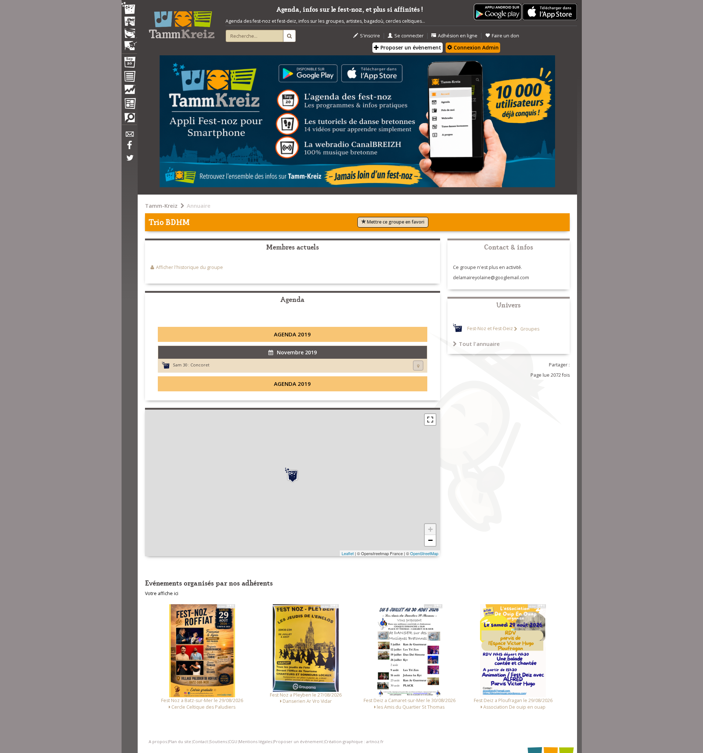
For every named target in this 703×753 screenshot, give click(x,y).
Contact (200, 741)
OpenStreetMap (424, 553)
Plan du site (179, 741)
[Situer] (418, 365)
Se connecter (409, 36)
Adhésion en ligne (457, 36)
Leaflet (348, 553)
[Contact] (129, 136)
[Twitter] (129, 162)
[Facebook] (129, 148)
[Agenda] (129, 64)
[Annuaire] (129, 78)
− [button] (430, 540)
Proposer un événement (298, 741)
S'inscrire (370, 36)
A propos (158, 741)
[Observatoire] (129, 91)
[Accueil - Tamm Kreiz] (182, 22)
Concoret (199, 365)
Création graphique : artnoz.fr (354, 741)
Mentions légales (255, 741)
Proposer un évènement (410, 47)
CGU (232, 741)
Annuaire (199, 205)
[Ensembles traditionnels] (129, 43)
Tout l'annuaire (479, 343)
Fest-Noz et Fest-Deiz (490, 329)
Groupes (529, 329)
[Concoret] (292, 475)
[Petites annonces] (129, 119)
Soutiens (218, 741)
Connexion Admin (475, 47)
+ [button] (430, 529)
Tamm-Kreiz (161, 205)
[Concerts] (129, 22)
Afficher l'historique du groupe (189, 267)
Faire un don (505, 36)
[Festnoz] (129, 8)
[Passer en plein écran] (430, 419)
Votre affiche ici (161, 593)
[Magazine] (129, 104)
